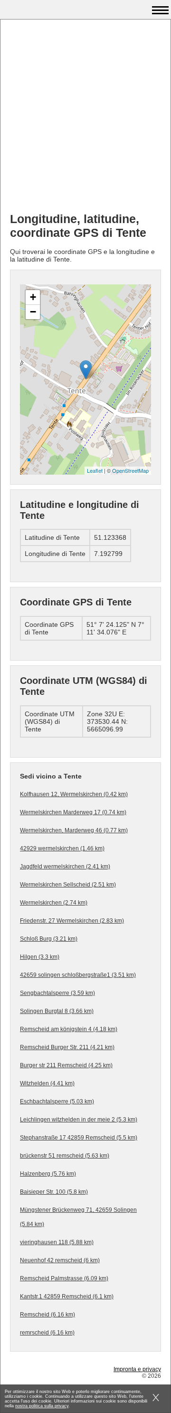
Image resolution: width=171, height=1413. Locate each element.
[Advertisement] (85, 119)
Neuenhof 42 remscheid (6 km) (60, 1260)
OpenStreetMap (130, 470)
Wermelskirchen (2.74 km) (53, 902)
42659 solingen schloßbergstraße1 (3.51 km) (78, 975)
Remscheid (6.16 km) (47, 1314)
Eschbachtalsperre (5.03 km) (57, 1101)
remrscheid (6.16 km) (47, 1332)
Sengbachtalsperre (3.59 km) (57, 993)
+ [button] (33, 297)
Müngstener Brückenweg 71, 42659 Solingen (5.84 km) (78, 1217)
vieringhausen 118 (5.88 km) (57, 1242)
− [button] (33, 312)
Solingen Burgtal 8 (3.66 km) (57, 1011)
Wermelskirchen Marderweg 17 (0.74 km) (73, 812)
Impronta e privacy (137, 1369)
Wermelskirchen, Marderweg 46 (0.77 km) (74, 830)
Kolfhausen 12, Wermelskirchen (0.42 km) (74, 794)
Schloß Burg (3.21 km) (48, 939)
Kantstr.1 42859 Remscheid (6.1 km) (67, 1296)
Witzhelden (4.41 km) (47, 1083)
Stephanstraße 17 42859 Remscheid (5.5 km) (78, 1137)
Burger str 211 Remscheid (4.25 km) (66, 1065)
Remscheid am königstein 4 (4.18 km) (68, 1029)
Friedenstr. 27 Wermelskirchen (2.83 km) (72, 920)
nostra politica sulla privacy (41, 1405)
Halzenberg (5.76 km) (48, 1173)
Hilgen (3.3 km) (39, 957)
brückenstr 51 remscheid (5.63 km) (64, 1155)
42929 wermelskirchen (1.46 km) (62, 848)
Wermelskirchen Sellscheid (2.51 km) (68, 884)
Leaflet (95, 470)
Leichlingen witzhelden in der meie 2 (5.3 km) (78, 1119)
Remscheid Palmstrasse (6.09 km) (64, 1278)
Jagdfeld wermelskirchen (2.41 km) (65, 866)
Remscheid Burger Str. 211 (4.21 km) (67, 1047)
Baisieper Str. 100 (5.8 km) (54, 1192)
